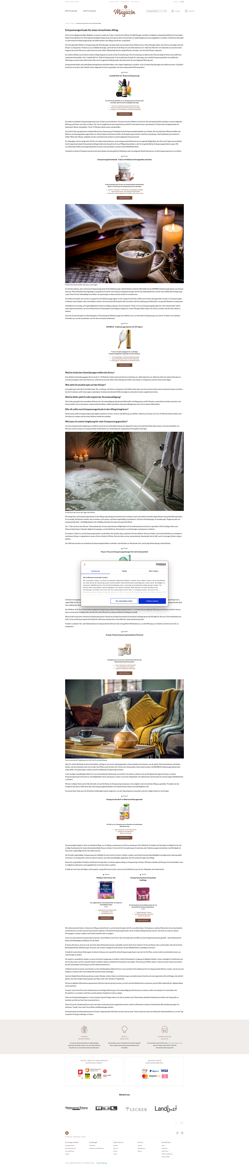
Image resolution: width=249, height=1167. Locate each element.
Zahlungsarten (141, 1148)
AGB (163, 1145)
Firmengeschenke (69, 1145)
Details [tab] (124, 571)
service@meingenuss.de (175, 1043)
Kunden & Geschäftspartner (96, 1148)
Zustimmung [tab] (95, 571)
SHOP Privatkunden (71, 11)
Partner (115, 1151)
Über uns (115, 1148)
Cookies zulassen (152, 601)
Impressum (164, 1148)
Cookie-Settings (101, 1163)
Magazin (73, 23)
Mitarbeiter (92, 1145)
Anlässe (67, 1154)
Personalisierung (69, 1151)
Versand (140, 1145)
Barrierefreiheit (166, 1156)
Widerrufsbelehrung (167, 1154)
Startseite (67, 23)
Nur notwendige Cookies (124, 601)
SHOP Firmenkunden (89, 11)
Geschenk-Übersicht (70, 1148)
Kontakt (115, 1145)
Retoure (140, 1151)
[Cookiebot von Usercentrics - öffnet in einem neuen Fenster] (157, 564)
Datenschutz (165, 1151)
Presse (115, 1154)
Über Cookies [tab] (153, 571)
